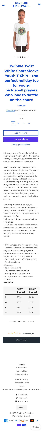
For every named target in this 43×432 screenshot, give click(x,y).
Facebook (22, 395)
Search (21, 364)
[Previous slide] (14, 57)
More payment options (21, 145)
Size (21, 118)
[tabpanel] (21, 30)
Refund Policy (21, 379)
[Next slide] (28, 57)
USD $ (20, 407)
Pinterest (22, 398)
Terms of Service (21, 383)
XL (29, 123)
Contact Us (21, 368)
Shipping (10, 110)
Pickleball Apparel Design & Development (21, 389)
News (21, 386)
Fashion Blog (22, 371)
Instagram (23, 401)
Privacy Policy (21, 374)
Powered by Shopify (21, 416)
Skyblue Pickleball (21, 5)
